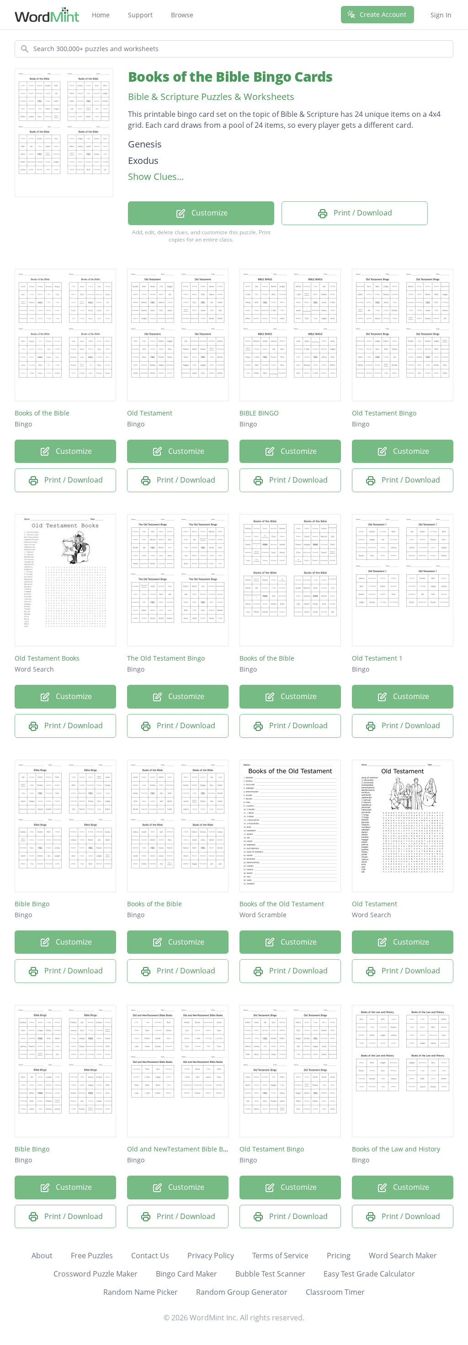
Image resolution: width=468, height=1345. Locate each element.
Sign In (441, 15)
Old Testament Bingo (384, 413)
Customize (209, 213)
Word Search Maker (403, 1255)
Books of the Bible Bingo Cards (230, 76)
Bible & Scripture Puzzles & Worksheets (211, 96)
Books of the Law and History (396, 1149)
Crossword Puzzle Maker (95, 1274)
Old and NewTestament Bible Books (182, 1149)
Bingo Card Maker (186, 1274)
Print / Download (362, 213)
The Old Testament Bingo (166, 658)
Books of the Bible (42, 413)
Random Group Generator (241, 1292)
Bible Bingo (32, 903)
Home (101, 15)
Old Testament (149, 413)
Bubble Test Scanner (270, 1274)
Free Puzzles (92, 1255)
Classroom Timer (335, 1292)
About (42, 1255)
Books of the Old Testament (281, 903)
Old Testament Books (47, 658)
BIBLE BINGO (259, 413)
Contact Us (150, 1255)
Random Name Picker (140, 1292)
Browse (182, 15)
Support (140, 15)
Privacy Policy (210, 1255)
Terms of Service (280, 1255)
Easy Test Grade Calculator (369, 1274)
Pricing (339, 1255)
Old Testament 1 (377, 658)
